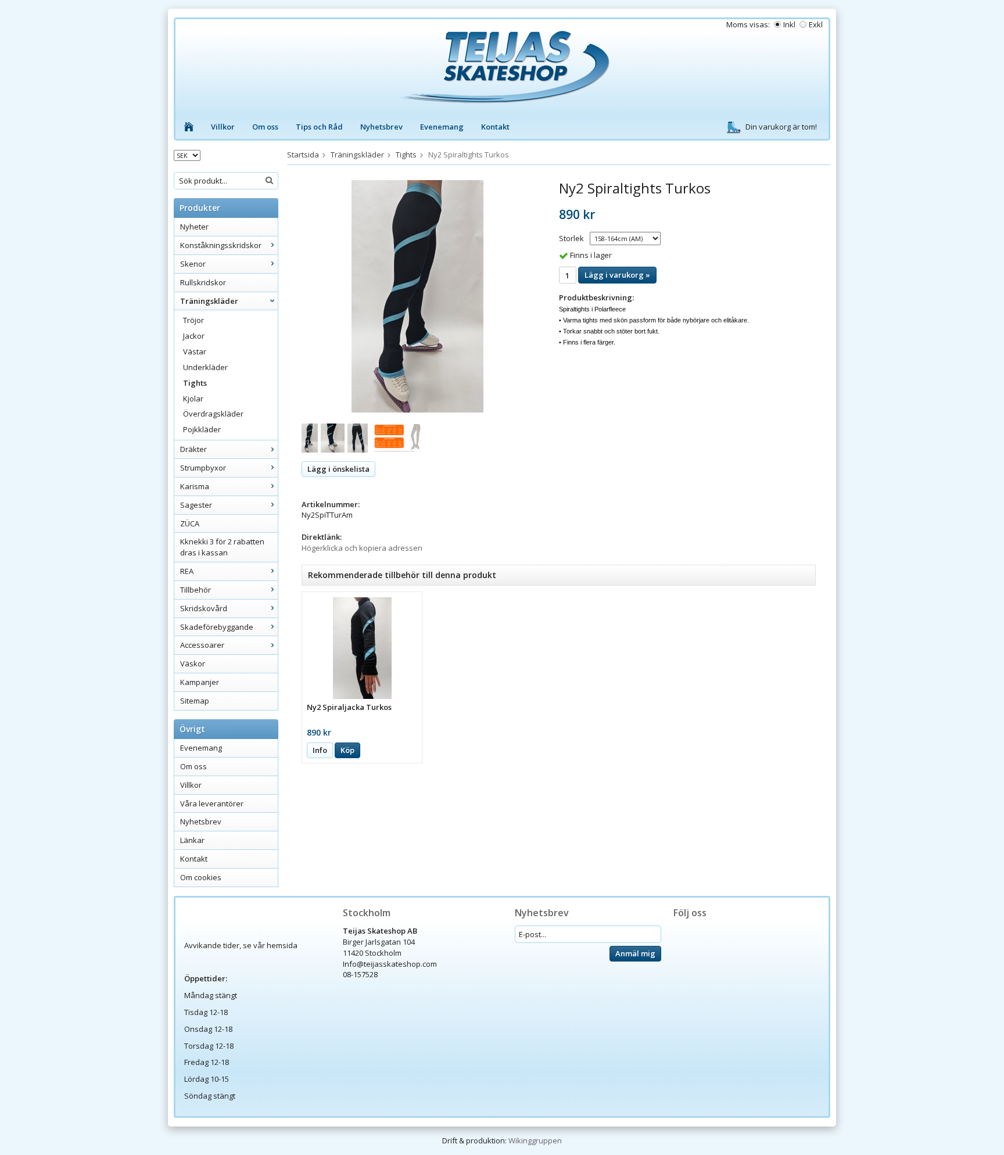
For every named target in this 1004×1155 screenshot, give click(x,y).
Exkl (816, 24)
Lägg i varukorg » (617, 275)
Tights (195, 383)
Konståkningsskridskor (220, 245)
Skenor (193, 264)
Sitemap (194, 700)
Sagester (196, 505)
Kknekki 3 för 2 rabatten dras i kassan (222, 547)
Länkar (192, 840)
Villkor (223, 126)
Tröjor (193, 320)
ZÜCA (189, 523)
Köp (347, 750)
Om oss (265, 126)
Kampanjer (199, 682)
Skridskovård (203, 608)
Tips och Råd (319, 126)
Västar (194, 351)
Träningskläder (209, 301)
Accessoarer (202, 645)
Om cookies (200, 877)
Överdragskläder (213, 413)
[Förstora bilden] (417, 295)
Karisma (194, 486)
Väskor (192, 663)
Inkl (789, 24)
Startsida (303, 154)
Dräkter (193, 449)
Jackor (194, 336)
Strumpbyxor (203, 467)
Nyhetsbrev (381, 126)
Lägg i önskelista (338, 469)
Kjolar (193, 398)
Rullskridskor (203, 282)
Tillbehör (195, 589)
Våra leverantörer (211, 803)
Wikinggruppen (535, 1140)
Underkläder (205, 367)
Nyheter (194, 226)
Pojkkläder (202, 429)
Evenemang (442, 126)
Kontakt (495, 126)
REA (186, 571)
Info (320, 750)
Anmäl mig (635, 953)
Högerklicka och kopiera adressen (362, 548)
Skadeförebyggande (216, 627)
